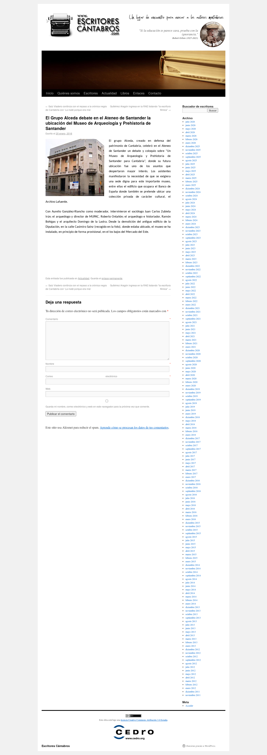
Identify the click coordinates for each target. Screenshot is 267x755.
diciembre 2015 (192, 522)
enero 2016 (190, 519)
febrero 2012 (191, 684)
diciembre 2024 (192, 188)
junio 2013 (190, 628)
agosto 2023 (191, 241)
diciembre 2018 (192, 417)
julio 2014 (190, 582)
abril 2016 (190, 508)
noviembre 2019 (193, 392)
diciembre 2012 (192, 649)
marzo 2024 (190, 216)
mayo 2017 (190, 462)
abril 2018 (190, 424)
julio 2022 (190, 283)
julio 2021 (190, 325)
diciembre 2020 (192, 350)
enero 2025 (190, 184)
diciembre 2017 (192, 438)
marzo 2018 (190, 427)
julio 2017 (190, 455)
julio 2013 (190, 624)
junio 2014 (190, 586)
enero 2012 (190, 688)
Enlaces (138, 93)
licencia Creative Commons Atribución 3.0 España (144, 719)
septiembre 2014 (193, 575)
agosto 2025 (191, 160)
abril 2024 (190, 213)
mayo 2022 (190, 290)
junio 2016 (190, 501)
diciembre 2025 (192, 146)
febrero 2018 (191, 431)
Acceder (189, 705)
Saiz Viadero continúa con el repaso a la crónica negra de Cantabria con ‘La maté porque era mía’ (76, 108)
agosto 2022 (191, 279)
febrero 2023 (191, 262)
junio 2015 (190, 543)
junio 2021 (190, 329)
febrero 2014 (191, 600)
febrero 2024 (191, 220)
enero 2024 (190, 223)
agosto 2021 (191, 322)
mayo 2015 (190, 547)
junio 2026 (190, 125)
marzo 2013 (190, 638)
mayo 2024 (190, 209)
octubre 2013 (191, 614)
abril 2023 (190, 255)
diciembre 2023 (192, 227)
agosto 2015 (191, 536)
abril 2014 (190, 593)
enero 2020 (190, 385)
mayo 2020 (190, 371)
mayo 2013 (190, 631)
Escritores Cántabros (56, 746)
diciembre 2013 (192, 607)
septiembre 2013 (193, 617)
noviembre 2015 (193, 526)
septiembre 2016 (193, 491)
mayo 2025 (190, 170)
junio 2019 (190, 410)
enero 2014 (190, 603)
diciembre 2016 (192, 480)
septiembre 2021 (193, 318)
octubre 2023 (191, 234)
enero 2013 (190, 645)
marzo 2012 (190, 680)
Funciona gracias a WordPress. (201, 745)
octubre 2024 (191, 195)
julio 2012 (190, 666)
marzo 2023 (190, 258)
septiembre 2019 (193, 399)
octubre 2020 (191, 357)
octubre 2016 (191, 487)
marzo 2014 (190, 596)
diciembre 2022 (192, 265)
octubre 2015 (191, 529)
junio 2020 (190, 367)
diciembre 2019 (192, 388)
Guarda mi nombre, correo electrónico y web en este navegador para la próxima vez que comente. (98, 406)
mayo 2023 (190, 251)
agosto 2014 (191, 578)
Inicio (50, 93)
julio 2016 (190, 498)
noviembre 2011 (193, 695)
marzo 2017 (190, 469)
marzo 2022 (190, 297)
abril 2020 (190, 374)
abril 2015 (190, 550)
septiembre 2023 (193, 237)
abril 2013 (190, 635)
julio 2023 (190, 244)
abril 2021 (190, 336)
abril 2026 (190, 132)
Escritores (91, 93)
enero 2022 (190, 304)
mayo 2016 (190, 505)
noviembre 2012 (193, 652)
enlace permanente (112, 278)
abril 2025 (190, 174)
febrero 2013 (191, 642)
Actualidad (109, 93)
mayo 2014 (190, 589)
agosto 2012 (191, 663)
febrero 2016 (191, 515)
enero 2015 (190, 561)
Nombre (108, 363)
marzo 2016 (190, 512)
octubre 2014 (191, 571)
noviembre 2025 (193, 149)
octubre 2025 (191, 153)
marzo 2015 (190, 554)
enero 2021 (190, 346)
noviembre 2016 (193, 483)
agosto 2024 (191, 199)
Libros (125, 93)
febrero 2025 (191, 181)
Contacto (154, 93)
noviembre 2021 (193, 311)
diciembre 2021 (192, 308)
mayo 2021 (190, 332)
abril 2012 (190, 677)
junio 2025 (190, 167)
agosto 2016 (191, 494)
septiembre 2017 (193, 448)
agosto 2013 (191, 621)
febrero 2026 (191, 139)
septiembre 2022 (193, 276)
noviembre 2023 (193, 230)
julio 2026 (190, 121)
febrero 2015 (191, 557)
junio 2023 (190, 248)
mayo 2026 (190, 128)
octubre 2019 (191, 396)
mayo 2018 (190, 420)
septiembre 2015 (193, 533)
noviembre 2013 (193, 610)
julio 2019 (190, 406)
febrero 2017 (191, 473)
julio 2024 (190, 202)
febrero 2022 (191, 301)
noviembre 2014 (193, 568)
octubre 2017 (191, 445)
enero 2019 (190, 413)
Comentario (108, 319)
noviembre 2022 (193, 269)
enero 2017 (190, 476)
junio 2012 (190, 670)
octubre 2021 (191, 315)
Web (48, 388)
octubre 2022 (191, 272)
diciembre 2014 (192, 564)
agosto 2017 (191, 452)
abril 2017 (190, 466)
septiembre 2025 (193, 156)
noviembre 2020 (193, 353)
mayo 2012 (190, 673)
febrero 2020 (191, 381)
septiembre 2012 (193, 659)
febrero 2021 (191, 343)
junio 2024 (190, 206)
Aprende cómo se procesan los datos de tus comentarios (134, 427)
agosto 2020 (191, 364)
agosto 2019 (191, 403)
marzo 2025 (190, 177)
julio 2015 (190, 540)
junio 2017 (190, 459)
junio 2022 (190, 286)
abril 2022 (190, 294)
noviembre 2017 (193, 441)
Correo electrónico (108, 376)
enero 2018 (190, 434)
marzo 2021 (190, 339)
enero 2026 (190, 142)
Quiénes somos (68, 93)
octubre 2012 (191, 656)
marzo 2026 (190, 135)
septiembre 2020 (193, 360)
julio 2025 (190, 163)
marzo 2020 (190, 378)
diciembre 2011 (192, 691)
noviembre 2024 (193, 191)
